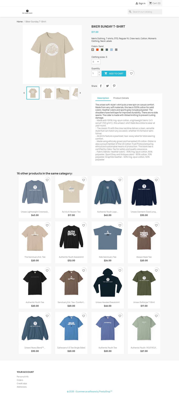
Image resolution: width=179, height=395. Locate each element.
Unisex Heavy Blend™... (35, 347)
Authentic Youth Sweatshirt (71, 257)
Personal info (23, 376)
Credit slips (22, 383)
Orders (20, 380)
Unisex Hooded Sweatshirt (108, 302)
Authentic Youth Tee (35, 302)
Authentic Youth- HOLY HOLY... (144, 347)
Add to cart (113, 73)
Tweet (107, 85)
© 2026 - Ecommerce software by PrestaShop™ (89, 391)
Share (100, 85)
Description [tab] (103, 98)
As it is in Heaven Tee (71, 212)
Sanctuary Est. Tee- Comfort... (71, 302)
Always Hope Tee (144, 257)
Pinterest (114, 85)
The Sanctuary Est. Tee (35, 257)
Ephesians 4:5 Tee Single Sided (71, 347)
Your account (25, 372)
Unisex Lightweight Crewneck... (35, 212)
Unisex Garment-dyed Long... (144, 212)
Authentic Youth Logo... (107, 212)
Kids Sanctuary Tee (107, 257)
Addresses (22, 387)
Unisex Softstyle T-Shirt (144, 302)
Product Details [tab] (121, 98)
